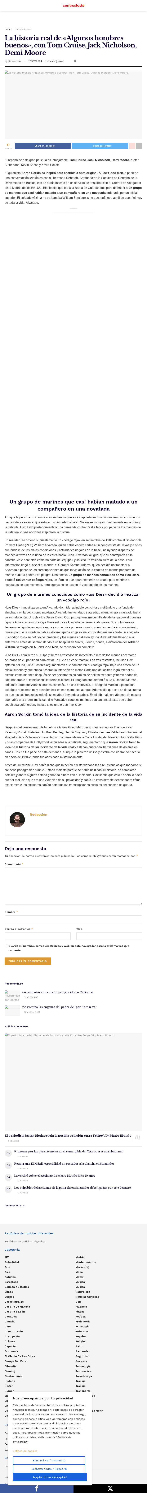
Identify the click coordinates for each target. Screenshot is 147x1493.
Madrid (80, 1257)
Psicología (82, 1326)
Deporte (10, 1346)
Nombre (11, 912)
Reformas (82, 1331)
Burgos (9, 1296)
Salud (79, 1346)
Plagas (79, 1311)
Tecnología (83, 1366)
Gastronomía (13, 1376)
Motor (79, 1276)
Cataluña (11, 1316)
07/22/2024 (35, 61)
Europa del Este (15, 1361)
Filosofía (10, 1366)
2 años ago (31, 997)
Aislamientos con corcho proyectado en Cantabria (57, 992)
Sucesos (81, 1361)
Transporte (83, 1390)
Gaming (10, 1371)
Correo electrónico (19, 929)
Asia (7, 1271)
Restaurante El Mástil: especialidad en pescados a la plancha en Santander (64, 1163)
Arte (7, 1266)
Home (8, 29)
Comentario (14, 864)
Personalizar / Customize (49, 1460)
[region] (50, 1439)
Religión (81, 1341)
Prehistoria (82, 1321)
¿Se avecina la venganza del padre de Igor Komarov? (59, 1007)
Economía (11, 1351)
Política (80, 1316)
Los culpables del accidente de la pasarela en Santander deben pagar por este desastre (72, 1187)
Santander (82, 1351)
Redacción (14, 61)
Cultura (10, 1341)
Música (80, 1281)
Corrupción (12, 1336)
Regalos (80, 1336)
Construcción (14, 1331)
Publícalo (110, 1488)
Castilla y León (15, 1311)
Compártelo (37, 1488)
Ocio (78, 1301)
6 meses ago (32, 1012)
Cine (8, 1326)
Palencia (81, 1306)
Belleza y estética (17, 1286)
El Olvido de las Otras (20, 1356)
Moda (79, 1271)
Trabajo (80, 1380)
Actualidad (12, 1262)
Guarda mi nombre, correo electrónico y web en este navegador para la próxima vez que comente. (68, 948)
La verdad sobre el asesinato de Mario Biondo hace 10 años (54, 1175)
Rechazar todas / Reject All (49, 1468)
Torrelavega (83, 1376)
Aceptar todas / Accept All (50, 1477)
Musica (80, 1286)
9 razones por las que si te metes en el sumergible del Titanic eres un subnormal (68, 1151)
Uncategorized (24, 29)
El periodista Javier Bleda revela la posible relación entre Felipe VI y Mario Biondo (68, 1135)
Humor (9, 1390)
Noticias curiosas (87, 1296)
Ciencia (10, 1321)
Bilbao (9, 1291)
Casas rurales (14, 1301)
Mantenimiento (85, 1262)
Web (79, 928)
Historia (10, 1380)
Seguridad (82, 1356)
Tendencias (83, 1371)
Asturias (10, 1276)
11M (7, 1257)
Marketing (82, 1266)
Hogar (9, 1385)
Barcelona (11, 1281)
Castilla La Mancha (17, 1306)
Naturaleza (82, 1291)
